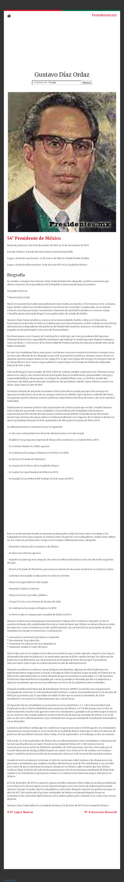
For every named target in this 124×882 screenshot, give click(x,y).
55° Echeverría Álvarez (99, 812)
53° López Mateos (21, 812)
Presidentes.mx (104, 15)
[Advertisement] (62, 44)
